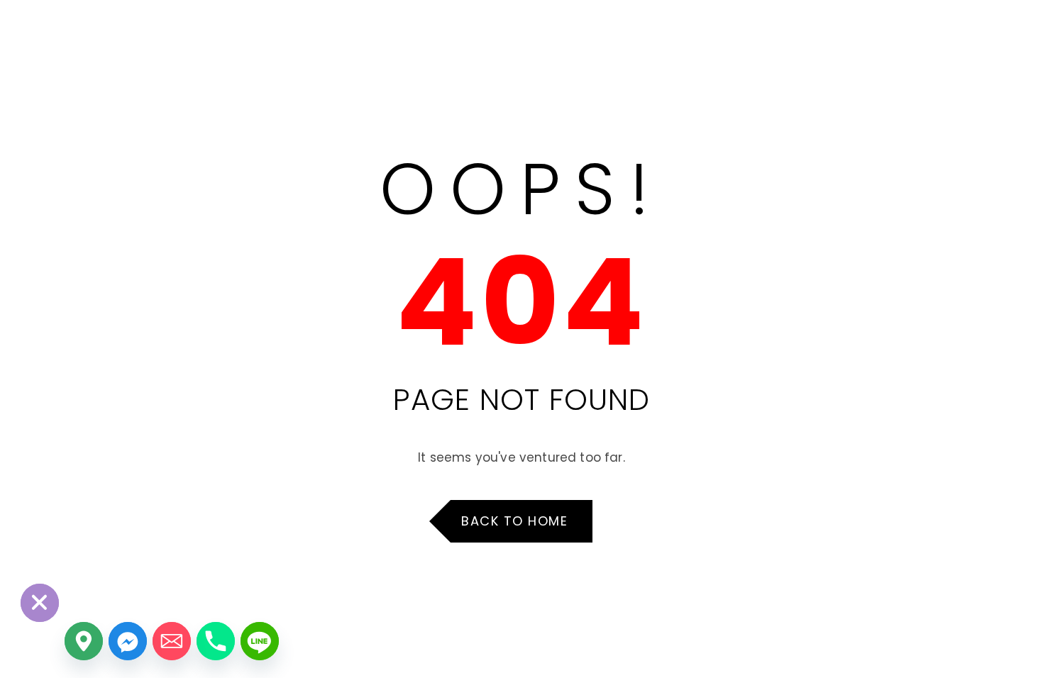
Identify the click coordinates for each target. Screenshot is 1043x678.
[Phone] (216, 641)
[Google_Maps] (84, 641)
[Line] (260, 641)
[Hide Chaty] (40, 603)
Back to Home (514, 521)
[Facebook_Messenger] (128, 641)
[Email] (172, 641)
